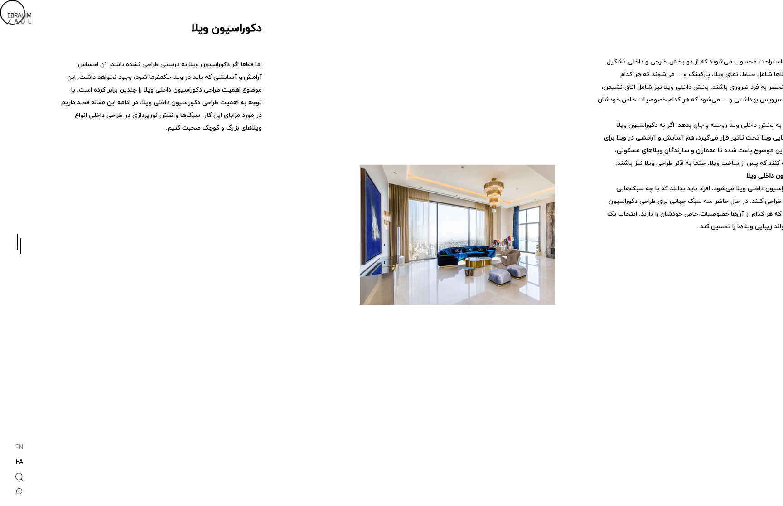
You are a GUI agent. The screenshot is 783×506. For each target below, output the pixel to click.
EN (19, 448)
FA (19, 462)
